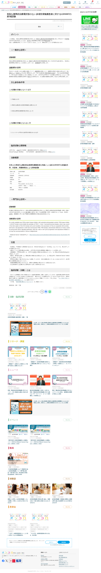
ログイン (51, 542)
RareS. (42, 555)
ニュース (7, 10)
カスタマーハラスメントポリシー (66, 566)
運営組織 (61, 555)
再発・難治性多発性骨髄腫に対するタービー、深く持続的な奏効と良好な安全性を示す (18, 392)
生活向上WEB (44, 559)
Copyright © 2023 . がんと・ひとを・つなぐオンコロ (39, 571)
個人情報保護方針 (63, 557)
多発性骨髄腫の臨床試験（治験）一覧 (18, 317)
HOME (2, 10)
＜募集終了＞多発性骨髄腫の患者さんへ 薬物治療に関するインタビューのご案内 (40, 363)
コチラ (45, 150)
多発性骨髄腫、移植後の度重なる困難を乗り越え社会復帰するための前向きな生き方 (62, 500)
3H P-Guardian (44, 563)
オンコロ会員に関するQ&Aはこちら (57, 544)
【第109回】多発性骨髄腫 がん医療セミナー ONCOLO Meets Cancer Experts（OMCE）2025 (18, 441)
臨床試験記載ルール (63, 562)
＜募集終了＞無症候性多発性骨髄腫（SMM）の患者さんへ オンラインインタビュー (62, 363)
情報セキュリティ (63, 561)
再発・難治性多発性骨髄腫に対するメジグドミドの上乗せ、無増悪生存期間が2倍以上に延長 (62, 392)
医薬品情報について (63, 564)
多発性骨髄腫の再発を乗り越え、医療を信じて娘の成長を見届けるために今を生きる (40, 500)
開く (59, 26)
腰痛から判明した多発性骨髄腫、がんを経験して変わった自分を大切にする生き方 (18, 500)
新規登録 (64, 542)
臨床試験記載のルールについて (24, 281)
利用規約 (61, 559)
